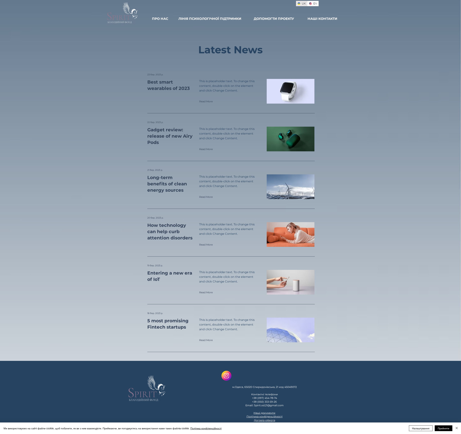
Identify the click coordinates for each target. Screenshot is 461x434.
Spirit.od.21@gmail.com (269, 405)
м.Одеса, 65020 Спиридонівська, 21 (255, 387)
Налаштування (420, 428)
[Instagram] (226, 376)
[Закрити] (457, 428)
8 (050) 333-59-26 (266, 401)
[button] (206, 101)
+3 (253, 401)
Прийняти (443, 428)
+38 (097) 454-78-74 (264, 398)
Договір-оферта (264, 420)
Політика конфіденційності (205, 428)
